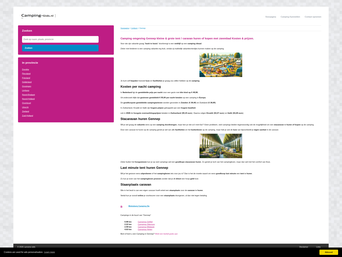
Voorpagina (270, 17)
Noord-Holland (28, 99)
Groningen (26, 86)
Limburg (25, 90)
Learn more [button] (49, 252)
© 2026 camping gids (26, 247)
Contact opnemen (313, 17)
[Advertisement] (66, 143)
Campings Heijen (145, 229)
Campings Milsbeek (146, 227)
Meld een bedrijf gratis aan (166, 234)
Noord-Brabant (28, 95)
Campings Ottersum (146, 224)
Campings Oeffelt (145, 222)
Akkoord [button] (329, 252)
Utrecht (25, 107)
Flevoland (26, 73)
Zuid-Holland (27, 115)
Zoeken (28, 48)
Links (318, 247)
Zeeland (25, 111)
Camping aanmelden (290, 17)
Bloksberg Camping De (139, 206)
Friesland (26, 78)
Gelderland (27, 82)
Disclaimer (303, 247)
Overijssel (26, 103)
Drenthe (25, 69)
